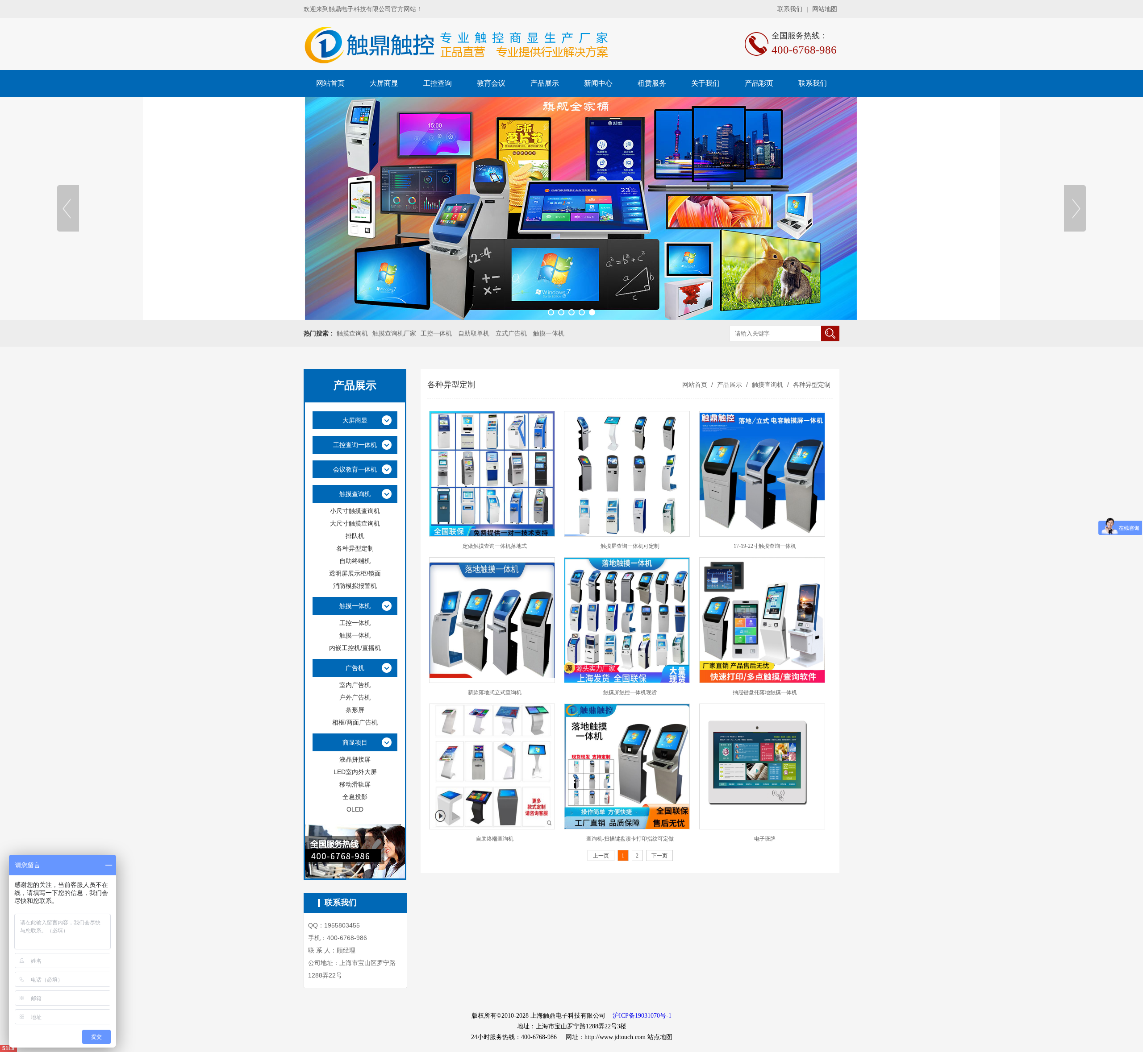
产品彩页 (759, 83)
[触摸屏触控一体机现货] (627, 620)
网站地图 (824, 8)
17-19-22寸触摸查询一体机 (765, 546)
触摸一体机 (548, 333)
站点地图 (659, 1037)
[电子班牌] (762, 766)
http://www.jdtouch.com (615, 1037)
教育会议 (491, 83)
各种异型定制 (810, 384)
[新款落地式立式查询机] (492, 620)
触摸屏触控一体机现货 (630, 692)
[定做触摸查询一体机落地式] (492, 473)
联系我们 (789, 8)
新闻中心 (598, 83)
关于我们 (705, 83)
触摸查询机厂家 (394, 333)
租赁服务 (652, 83)
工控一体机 (436, 333)
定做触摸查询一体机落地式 (495, 546)
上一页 (601, 856)
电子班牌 (765, 839)
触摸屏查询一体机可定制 (630, 546)
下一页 (659, 856)
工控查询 (437, 83)
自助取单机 (473, 333)
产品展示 (544, 83)
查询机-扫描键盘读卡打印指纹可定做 (630, 839)
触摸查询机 (352, 333)
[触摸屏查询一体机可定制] (627, 473)
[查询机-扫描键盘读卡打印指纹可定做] (627, 766)
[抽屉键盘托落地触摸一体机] (762, 620)
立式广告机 (511, 333)
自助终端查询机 (494, 839)
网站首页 (330, 83)
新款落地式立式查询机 (494, 692)
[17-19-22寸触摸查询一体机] (762, 473)
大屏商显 (384, 83)
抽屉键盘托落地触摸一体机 (765, 692)
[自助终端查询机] (492, 766)
